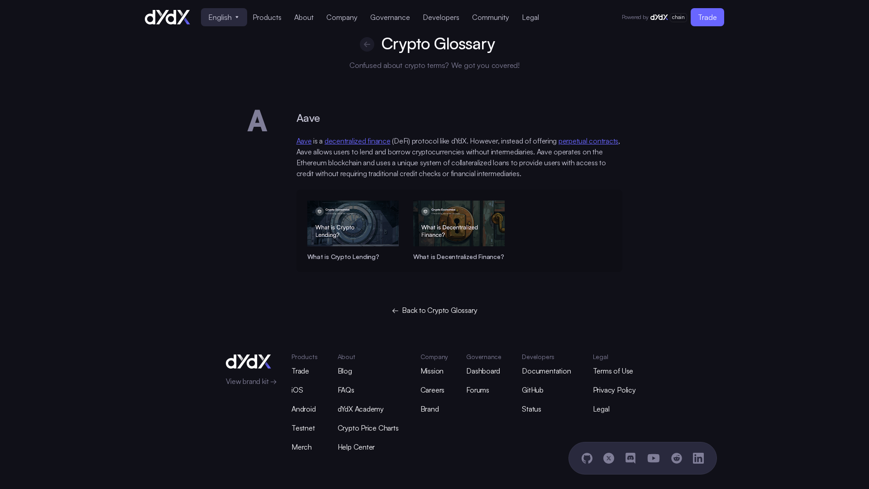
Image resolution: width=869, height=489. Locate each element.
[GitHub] (587, 458)
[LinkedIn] (698, 458)
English (220, 17)
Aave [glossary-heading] (308, 118)
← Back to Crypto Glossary (434, 310)
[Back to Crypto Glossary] (367, 44)
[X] (608, 458)
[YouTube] (653, 458)
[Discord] (630, 458)
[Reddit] (676, 458)
